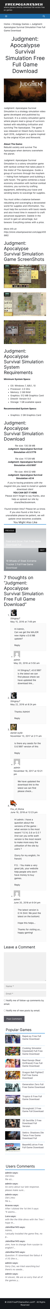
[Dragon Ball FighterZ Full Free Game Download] (12, 1078)
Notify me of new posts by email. (23, 1010)
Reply (17, 645)
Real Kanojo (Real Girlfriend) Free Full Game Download (32, 1063)
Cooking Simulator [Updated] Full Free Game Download (32, 1051)
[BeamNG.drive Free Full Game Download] (12, 1151)
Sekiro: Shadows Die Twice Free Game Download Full (33, 1135)
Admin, (8, 1230)
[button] (44, 16)
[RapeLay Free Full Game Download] (12, 1042)
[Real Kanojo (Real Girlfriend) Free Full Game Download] (12, 1066)
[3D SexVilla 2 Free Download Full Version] (12, 1127)
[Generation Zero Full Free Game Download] (12, 1090)
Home (7, 24)
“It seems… (10, 1212)
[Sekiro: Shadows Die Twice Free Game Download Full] (12, 1139)
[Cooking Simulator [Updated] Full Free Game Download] (12, 1054)
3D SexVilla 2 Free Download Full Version (31, 1123)
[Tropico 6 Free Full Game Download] (12, 1103)
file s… (8, 1201)
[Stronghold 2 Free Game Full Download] (12, 1115)
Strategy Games (20, 24)
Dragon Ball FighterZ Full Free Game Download (33, 1075)
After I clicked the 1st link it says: (22, 1208)
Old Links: (10, 1197)
